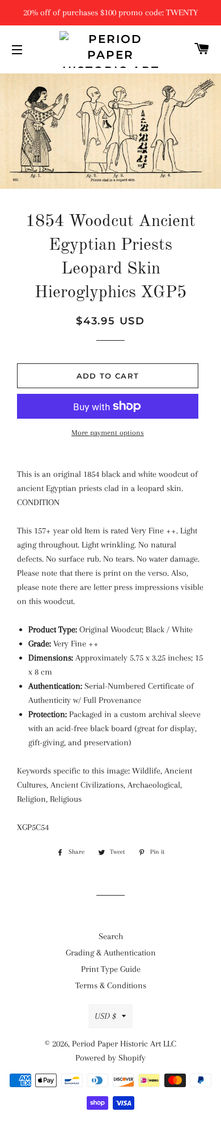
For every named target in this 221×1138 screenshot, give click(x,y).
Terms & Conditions (110, 985)
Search (111, 936)
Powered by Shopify (110, 1058)
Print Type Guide (111, 969)
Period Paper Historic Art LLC (124, 1044)
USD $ (105, 1016)
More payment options (107, 432)
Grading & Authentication (111, 953)
